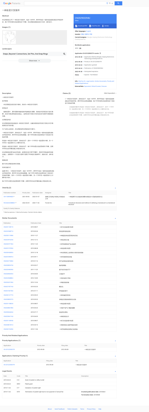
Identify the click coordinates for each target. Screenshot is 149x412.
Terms (82, 409)
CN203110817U (8, 227)
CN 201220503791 (9, 349)
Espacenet (87, 86)
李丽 (90, 34)
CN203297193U (8, 244)
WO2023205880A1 (10, 203)
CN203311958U (8, 235)
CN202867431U (8, 325)
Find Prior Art (96, 26)
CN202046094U (8, 269)
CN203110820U (8, 303)
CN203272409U (8, 329)
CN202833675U (8, 265)
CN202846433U (8, 274)
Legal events (90, 81)
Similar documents (100, 81)
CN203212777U (8, 295)
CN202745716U (8, 286)
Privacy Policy (91, 409)
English (88, 31)
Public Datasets (72, 409)
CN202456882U (8, 278)
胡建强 (86, 34)
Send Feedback (60, 409)
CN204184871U (8, 231)
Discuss (104, 86)
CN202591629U (8, 240)
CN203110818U (8, 320)
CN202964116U (8, 316)
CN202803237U (8, 299)
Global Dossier (96, 86)
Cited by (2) (81, 81)
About (50, 409)
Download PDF (82, 26)
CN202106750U (8, 291)
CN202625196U (8, 282)
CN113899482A (9, 196)
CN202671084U (8, 261)
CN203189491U (8, 257)
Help (99, 409)
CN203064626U (8, 312)
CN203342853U (8, 252)
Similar (106, 26)
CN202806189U (8, 308)
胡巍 (82, 34)
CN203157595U (8, 248)
